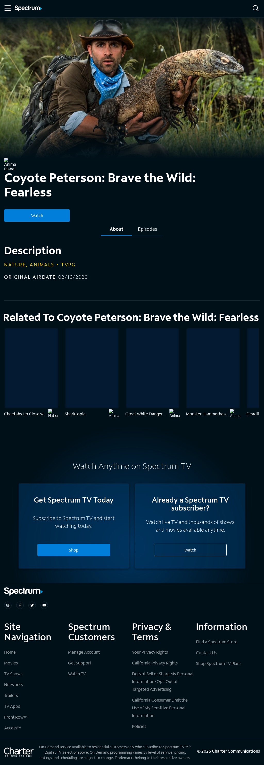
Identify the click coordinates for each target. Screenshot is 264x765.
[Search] (256, 8)
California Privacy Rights (155, 662)
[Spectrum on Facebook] (20, 605)
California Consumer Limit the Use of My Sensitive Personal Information (160, 707)
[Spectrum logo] (28, 8)
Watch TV (77, 673)
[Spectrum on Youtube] (44, 605)
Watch (37, 215)
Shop (74, 550)
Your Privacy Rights (150, 652)
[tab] (116, 231)
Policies (139, 726)
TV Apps (12, 706)
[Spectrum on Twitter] (32, 605)
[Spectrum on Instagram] (8, 605)
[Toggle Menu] (7, 8)
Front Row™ (16, 717)
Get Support (79, 662)
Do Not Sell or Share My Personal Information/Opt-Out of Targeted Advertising (162, 681)
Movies (11, 662)
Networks (13, 684)
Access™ (12, 727)
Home (10, 652)
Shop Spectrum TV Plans (218, 663)
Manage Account (84, 652)
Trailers (11, 695)
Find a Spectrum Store (216, 641)
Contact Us (206, 652)
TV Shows (13, 673)
